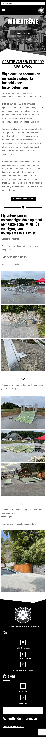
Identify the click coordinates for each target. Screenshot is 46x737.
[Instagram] (23, 697)
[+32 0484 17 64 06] (23, 654)
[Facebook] (23, 686)
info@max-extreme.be (23, 670)
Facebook (23, 691)
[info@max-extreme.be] (23, 664)
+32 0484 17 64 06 (23, 658)
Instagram (23, 703)
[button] (3, 10)
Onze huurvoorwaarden (13, 727)
